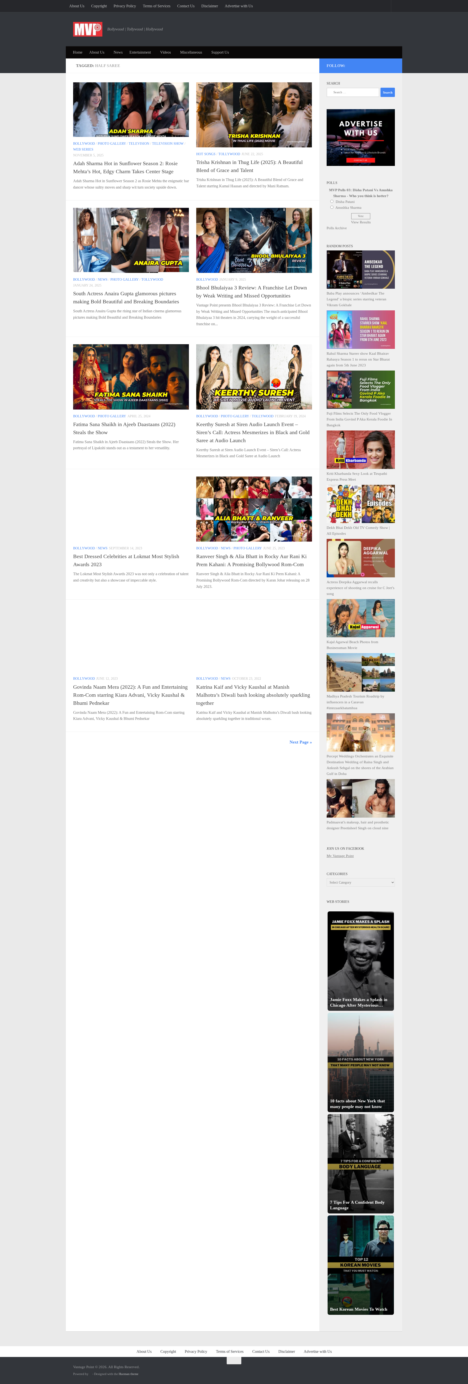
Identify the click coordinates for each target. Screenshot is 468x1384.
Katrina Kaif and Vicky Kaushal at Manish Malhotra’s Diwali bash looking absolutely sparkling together (253, 695)
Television (139, 143)
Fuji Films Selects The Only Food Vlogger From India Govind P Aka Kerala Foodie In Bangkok (359, 419)
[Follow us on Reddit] (392, 65)
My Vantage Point (340, 856)
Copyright (99, 6)
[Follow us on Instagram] (353, 65)
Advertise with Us (239, 6)
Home (77, 52)
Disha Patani (345, 202)
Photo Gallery (112, 143)
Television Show (168, 143)
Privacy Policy (125, 6)
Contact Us (186, 6)
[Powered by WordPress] (90, 1374)
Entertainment (140, 52)
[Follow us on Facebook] (372, 65)
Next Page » (301, 742)
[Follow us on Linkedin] (386, 65)
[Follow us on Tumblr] (379, 65)
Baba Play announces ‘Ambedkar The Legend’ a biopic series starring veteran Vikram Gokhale (356, 299)
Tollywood (229, 154)
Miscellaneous (191, 52)
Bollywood (84, 143)
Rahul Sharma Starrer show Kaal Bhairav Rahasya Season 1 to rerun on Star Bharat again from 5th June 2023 (358, 359)
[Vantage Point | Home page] (87, 29)
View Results (361, 222)
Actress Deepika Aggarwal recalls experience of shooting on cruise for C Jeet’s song (360, 588)
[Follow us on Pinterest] (366, 65)
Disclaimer (209, 6)
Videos (165, 52)
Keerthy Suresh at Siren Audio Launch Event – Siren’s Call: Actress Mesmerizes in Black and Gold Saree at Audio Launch (253, 432)
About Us (76, 6)
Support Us (220, 52)
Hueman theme (128, 1374)
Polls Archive (337, 228)
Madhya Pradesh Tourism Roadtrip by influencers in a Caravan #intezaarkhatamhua (355, 702)
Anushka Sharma (348, 208)
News (118, 52)
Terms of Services (156, 6)
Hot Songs (205, 154)
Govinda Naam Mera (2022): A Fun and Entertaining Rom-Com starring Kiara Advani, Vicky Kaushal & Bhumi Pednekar (130, 695)
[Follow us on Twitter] (359, 65)
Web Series (83, 149)
